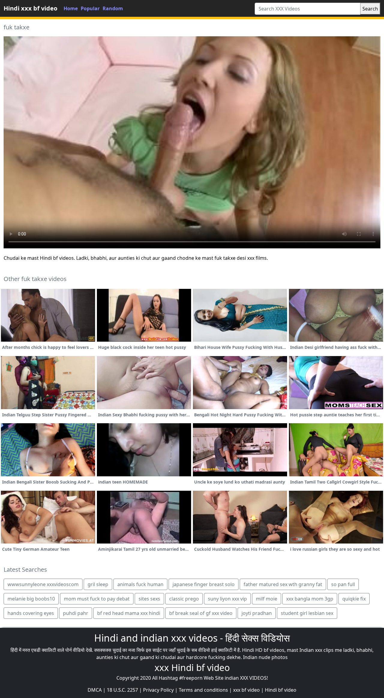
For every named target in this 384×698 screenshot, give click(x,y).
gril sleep (98, 584)
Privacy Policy (158, 690)
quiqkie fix (354, 598)
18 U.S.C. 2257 (122, 690)
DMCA (95, 690)
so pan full (343, 584)
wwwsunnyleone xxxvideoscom (43, 584)
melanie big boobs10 (31, 598)
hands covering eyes (31, 613)
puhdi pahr (75, 613)
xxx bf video (246, 690)
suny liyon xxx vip (227, 598)
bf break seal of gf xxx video (200, 613)
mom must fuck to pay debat (97, 598)
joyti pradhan (257, 613)
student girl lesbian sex (307, 613)
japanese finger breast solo (203, 584)
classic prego (184, 598)
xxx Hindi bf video (192, 667)
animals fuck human (140, 584)
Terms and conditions (203, 690)
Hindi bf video (280, 690)
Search (370, 8)
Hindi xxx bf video (30, 8)
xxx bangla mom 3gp (309, 598)
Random (113, 8)
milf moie (266, 598)
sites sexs (149, 598)
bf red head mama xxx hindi (128, 613)
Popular (90, 8)
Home (71, 8)
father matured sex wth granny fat (283, 584)
